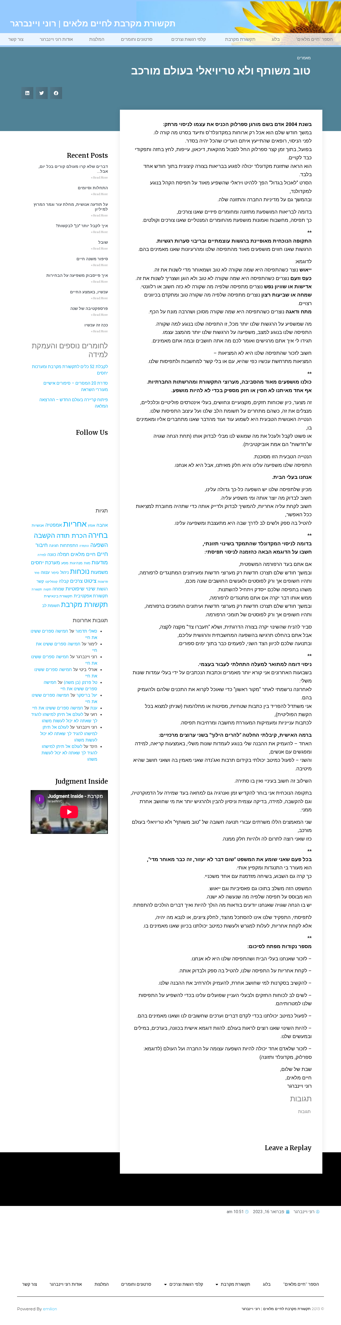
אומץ (91, 525)
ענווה (45, 572)
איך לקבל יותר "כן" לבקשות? (82, 225)
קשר (40, 581)
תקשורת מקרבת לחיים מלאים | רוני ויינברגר (93, 23)
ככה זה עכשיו (96, 325)
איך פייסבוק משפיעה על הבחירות (77, 275)
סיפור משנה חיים (92, 259)
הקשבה (44, 535)
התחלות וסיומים (93, 188)
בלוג (276, 39)
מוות (87, 563)
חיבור (41, 545)
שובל (103, 242)
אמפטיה (53, 525)
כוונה (51, 554)
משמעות (99, 572)
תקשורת (37, 589)
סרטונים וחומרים (136, 39)
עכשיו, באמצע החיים (89, 292)
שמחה (58, 588)
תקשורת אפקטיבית (91, 595)
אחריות (75, 524)
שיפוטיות (75, 588)
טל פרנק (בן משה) (80, 682)
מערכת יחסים (45, 562)
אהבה (102, 525)
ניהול (64, 572)
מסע (64, 563)
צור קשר (15, 39)
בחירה (98, 535)
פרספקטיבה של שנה (89, 308)
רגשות (102, 588)
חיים (102, 553)
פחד (36, 573)
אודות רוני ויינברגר (56, 39)
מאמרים (304, 58)
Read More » (99, 177)
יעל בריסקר (86, 695)
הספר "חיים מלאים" (314, 39)
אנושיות (38, 525)
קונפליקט (51, 581)
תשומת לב (51, 605)
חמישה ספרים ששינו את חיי (57, 708)
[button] (56, 93)
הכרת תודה (71, 535)
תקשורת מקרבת (240, 39)
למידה (42, 555)
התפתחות (69, 545)
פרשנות (103, 581)
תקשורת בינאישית (58, 596)
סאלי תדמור (86, 631)
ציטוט (90, 581)
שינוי (90, 588)
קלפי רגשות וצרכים (188, 39)
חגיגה (54, 545)
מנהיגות (76, 563)
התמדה (84, 546)
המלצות (96, 39)
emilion (50, 1308)
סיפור (55, 573)
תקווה (47, 589)
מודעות (100, 562)
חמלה (63, 554)
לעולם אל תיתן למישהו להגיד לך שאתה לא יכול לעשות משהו (68, 733)
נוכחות (80, 571)
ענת (93, 708)
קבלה (64, 581)
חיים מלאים (83, 554)
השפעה (99, 544)
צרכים (76, 581)
